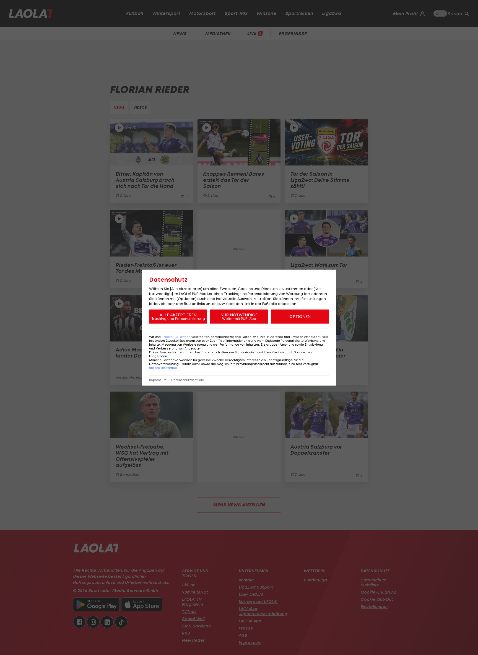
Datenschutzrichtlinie (187, 379)
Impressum (158, 379)
